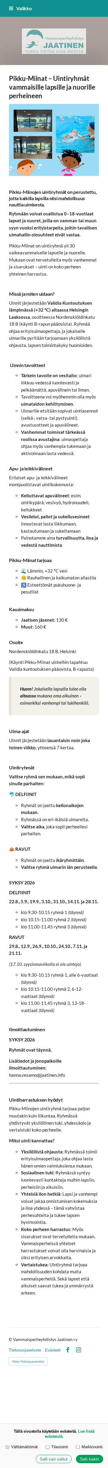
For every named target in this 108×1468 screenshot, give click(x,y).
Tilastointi (59, 1447)
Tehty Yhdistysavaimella (28, 1361)
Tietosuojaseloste (25, 1350)
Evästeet (53, 1350)
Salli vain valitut (54, 1459)
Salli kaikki (89, 1459)
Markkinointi (92, 1447)
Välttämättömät (24, 1447)
